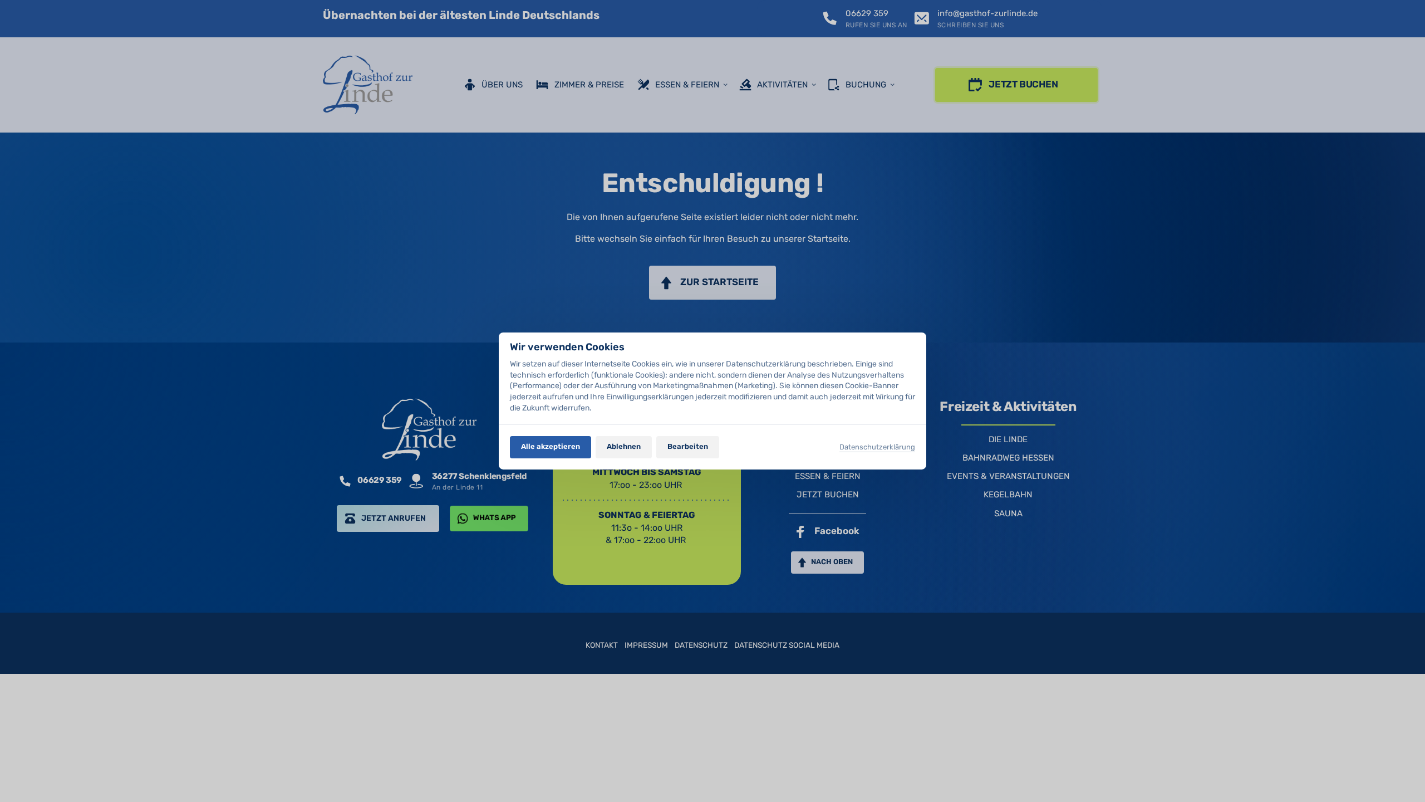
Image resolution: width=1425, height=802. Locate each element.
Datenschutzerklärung (877, 447)
